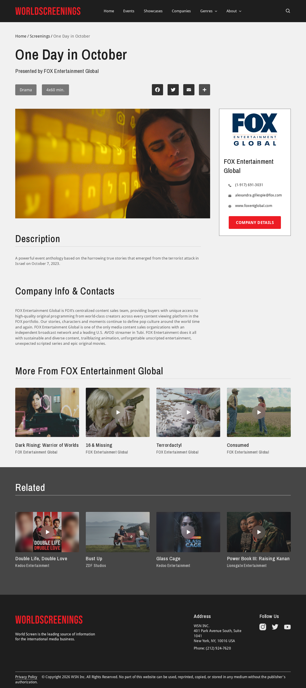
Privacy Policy (26, 677)
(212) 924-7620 (218, 648)
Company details (255, 222)
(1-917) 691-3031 (249, 185)
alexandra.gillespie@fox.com (258, 195)
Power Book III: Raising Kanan (258, 558)
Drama (26, 89)
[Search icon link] (288, 11)
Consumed (238, 444)
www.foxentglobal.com (253, 206)
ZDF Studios (96, 565)
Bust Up (94, 558)
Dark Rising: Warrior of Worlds (47, 444)
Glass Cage (168, 558)
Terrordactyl (169, 444)
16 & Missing (99, 444)
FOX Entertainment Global (36, 452)
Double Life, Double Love (41, 558)
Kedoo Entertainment (32, 565)
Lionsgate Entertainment (247, 565)
